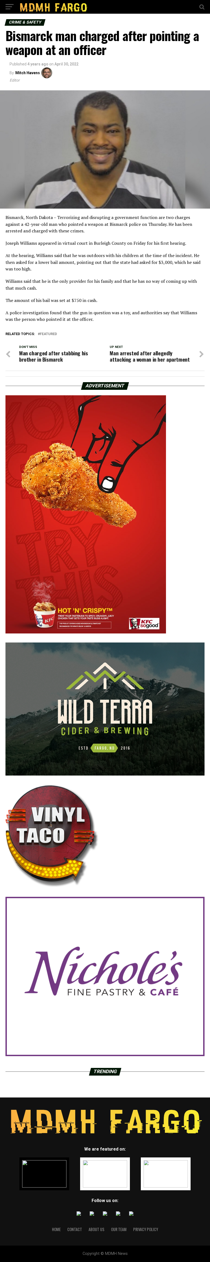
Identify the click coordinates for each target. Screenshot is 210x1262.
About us (96, 1229)
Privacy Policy (145, 1229)
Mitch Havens (27, 73)
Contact (74, 1229)
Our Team (119, 1229)
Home (56, 1229)
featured (48, 334)
